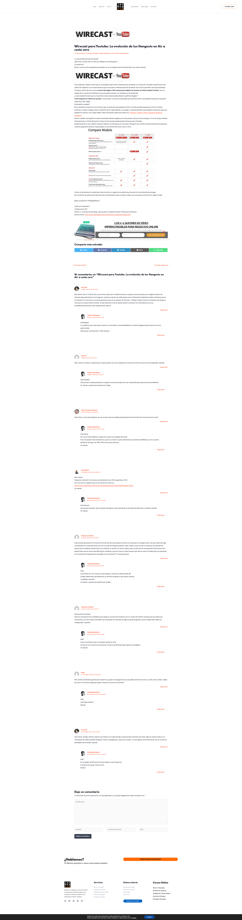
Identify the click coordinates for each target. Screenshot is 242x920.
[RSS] (82, 901)
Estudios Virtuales (99, 897)
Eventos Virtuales (99, 894)
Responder (164, 310)
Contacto (153, 6)
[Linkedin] (73, 901)
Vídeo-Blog (144, 6)
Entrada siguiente (162, 265)
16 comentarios (79, 53)
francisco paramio (87, 536)
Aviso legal (126, 892)
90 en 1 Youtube (99, 887)
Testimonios (134, 6)
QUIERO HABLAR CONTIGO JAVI (150, 859)
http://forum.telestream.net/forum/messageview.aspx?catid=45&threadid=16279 (103, 486)
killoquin (84, 287)
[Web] (153, 830)
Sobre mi (101, 6)
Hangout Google (92, 53)
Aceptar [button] (149, 917)
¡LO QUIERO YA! (156, 235)
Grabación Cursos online (101, 892)
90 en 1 (109, 6)
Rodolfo (84, 355)
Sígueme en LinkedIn (132, 901)
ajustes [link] (134, 918)
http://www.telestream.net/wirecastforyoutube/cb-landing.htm (108, 215)
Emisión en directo (99, 889)
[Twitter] (65, 901)
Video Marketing (105, 53)
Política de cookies (129, 889)
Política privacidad (129, 887)
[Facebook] (69, 901)
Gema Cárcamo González (89, 410)
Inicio (94, 6)
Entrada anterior (79, 265)
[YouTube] (78, 901)
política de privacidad (89, 239)
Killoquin (84, 730)
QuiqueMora (85, 470)
